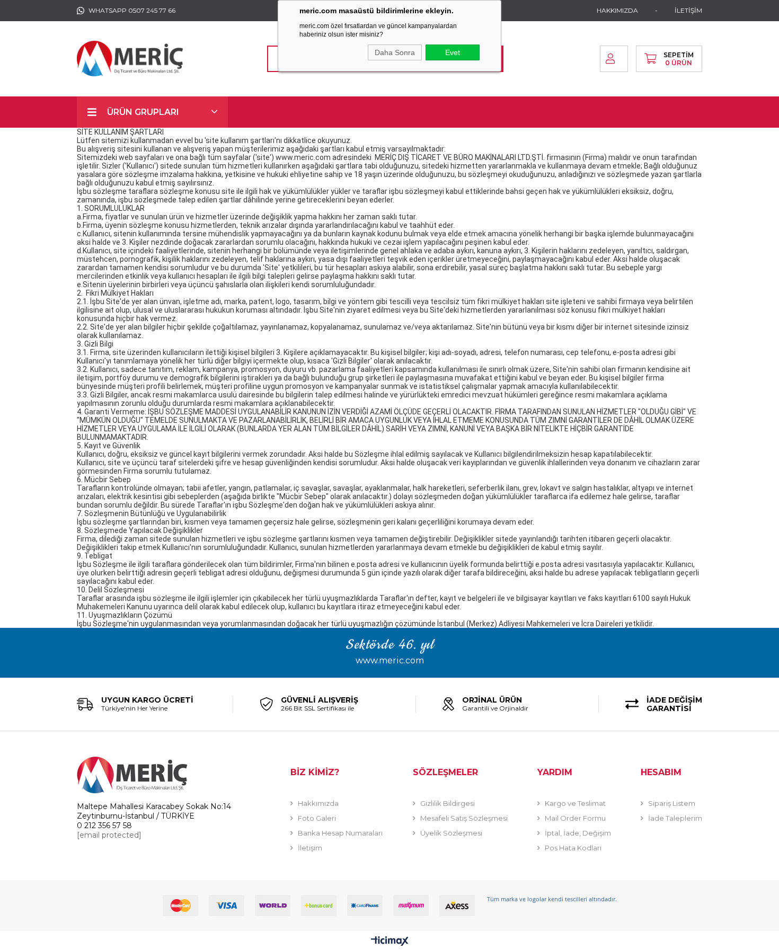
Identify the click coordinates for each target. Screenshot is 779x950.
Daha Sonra (395, 52)
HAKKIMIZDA (617, 10)
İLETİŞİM (688, 10)
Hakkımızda (318, 803)
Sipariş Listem (671, 803)
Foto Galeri (317, 818)
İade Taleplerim (675, 818)
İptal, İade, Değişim (578, 833)
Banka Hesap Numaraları (340, 833)
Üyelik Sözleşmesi (451, 833)
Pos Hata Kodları (573, 848)
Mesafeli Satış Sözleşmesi (464, 818)
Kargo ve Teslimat (575, 803)
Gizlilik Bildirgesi (447, 803)
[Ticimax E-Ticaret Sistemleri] (390, 941)
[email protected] (109, 835)
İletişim (310, 848)
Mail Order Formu (575, 818)
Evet (452, 52)
